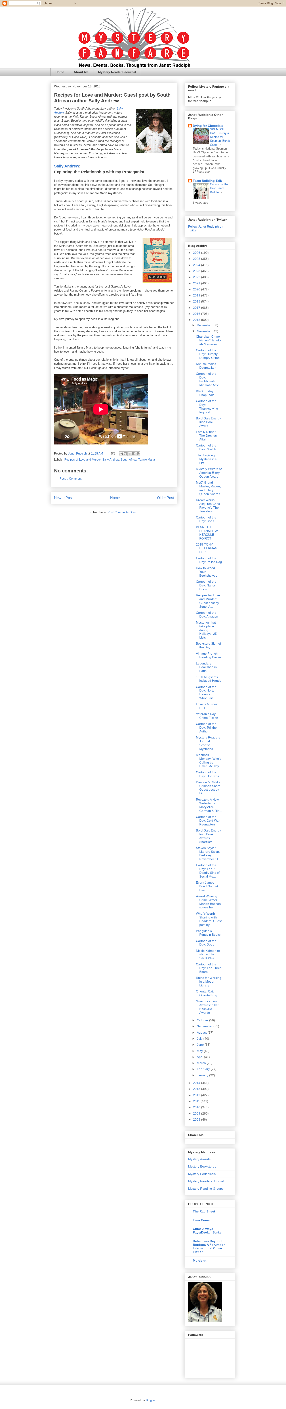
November (204, 331)
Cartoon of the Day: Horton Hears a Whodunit (206, 692)
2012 (197, 1095)
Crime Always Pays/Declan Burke (207, 1230)
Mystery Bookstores (202, 1166)
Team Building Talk (207, 180)
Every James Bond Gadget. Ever (207, 886)
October (203, 1020)
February (204, 1069)
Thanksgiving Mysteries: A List (206, 459)
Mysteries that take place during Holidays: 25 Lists (206, 630)
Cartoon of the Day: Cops (206, 519)
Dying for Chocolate (208, 125)
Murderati (200, 1260)
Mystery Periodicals (202, 1174)
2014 (197, 1083)
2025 (197, 258)
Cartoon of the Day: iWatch (206, 447)
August (202, 1032)
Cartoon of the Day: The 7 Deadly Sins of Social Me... (208, 870)
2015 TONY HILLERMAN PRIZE (206, 548)
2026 (197, 252)
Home (59, 72)
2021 (197, 283)
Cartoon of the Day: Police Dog (209, 560)
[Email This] (121, 453)
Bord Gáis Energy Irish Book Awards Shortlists (208, 836)
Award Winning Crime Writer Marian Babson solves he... (208, 901)
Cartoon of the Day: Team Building (219, 188)
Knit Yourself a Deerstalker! (206, 365)
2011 (197, 1101)
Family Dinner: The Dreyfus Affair (206, 435)
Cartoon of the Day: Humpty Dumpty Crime (208, 354)
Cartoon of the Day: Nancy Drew (206, 585)
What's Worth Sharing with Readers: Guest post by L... (209, 919)
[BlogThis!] (125, 453)
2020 (197, 289)
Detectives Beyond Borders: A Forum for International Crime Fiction (209, 1246)
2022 (197, 277)
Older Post (165, 498)
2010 (197, 1107)
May (200, 1051)
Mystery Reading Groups (205, 1188)
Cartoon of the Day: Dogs (206, 942)
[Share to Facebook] (134, 453)
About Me (81, 72)
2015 (197, 320)
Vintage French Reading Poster (208, 655)
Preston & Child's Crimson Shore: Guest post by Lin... (208, 787)
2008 (197, 1119)
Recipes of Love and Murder (82, 459)
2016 (197, 313)
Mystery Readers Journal (117, 72)
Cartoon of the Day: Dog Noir (207, 774)
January (203, 1075)
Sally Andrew (66, 166)
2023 (197, 271)
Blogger (151, 1400)
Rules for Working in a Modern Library (208, 981)
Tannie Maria (146, 459)
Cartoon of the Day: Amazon (207, 614)
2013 (197, 1089)
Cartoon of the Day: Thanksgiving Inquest (207, 406)
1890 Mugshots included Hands (208, 679)
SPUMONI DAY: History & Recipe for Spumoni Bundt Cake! (220, 137)
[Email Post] (113, 453)
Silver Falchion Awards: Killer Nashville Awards (207, 1006)
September (205, 1026)
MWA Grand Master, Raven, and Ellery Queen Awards (208, 488)
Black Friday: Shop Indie (205, 393)
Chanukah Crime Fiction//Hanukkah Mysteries (208, 340)
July (200, 1038)
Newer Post (63, 498)
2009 (197, 1113)
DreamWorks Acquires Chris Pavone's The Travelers (208, 505)
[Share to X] (129, 453)
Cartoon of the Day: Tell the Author (206, 727)
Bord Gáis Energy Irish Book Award (208, 422)
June (201, 1044)
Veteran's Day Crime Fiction (207, 715)
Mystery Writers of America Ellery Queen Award (209, 472)
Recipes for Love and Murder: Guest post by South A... (208, 600)
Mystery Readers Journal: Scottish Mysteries (208, 743)
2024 (197, 265)
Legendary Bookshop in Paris (206, 667)
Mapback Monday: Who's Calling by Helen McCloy (208, 760)
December (204, 325)
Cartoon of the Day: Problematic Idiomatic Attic (207, 379)
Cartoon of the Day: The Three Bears (209, 968)
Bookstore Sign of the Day (208, 645)
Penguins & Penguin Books (208, 932)
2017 (197, 307)
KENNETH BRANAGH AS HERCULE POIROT (207, 532)
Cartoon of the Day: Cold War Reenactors (208, 820)
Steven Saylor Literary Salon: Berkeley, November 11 (208, 853)
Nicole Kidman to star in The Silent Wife (208, 954)
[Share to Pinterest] (138, 453)
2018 (197, 301)
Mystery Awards (199, 1159)
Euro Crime (201, 1220)
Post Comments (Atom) (123, 512)
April (200, 1057)
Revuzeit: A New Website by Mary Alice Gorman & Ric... (209, 805)
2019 (197, 295)
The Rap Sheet (204, 1211)
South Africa (129, 459)
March (202, 1063)
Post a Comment (71, 478)
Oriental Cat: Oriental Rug (206, 993)
